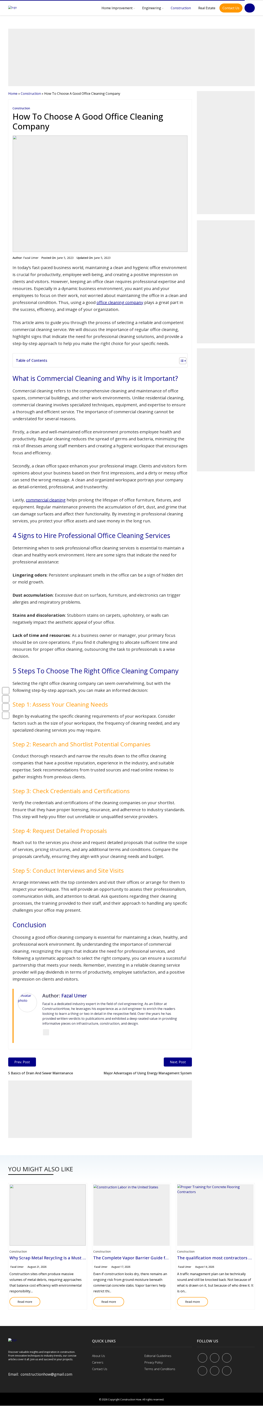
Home (12, 93)
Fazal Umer (30, 258)
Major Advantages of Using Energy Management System (148, 1073)
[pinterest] (226, 1357)
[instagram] (226, 1370)
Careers (97, 1362)
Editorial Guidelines (157, 1356)
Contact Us (231, 8)
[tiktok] (214, 1370)
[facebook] (202, 1357)
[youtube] (202, 1370)
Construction (181, 8)
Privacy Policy (153, 1362)
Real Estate (206, 8)
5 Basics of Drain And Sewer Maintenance (40, 1073)
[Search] (250, 8)
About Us (98, 1356)
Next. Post (178, 1062)
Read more (20, 1300)
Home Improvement (117, 8)
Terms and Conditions (159, 1369)
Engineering (151, 8)
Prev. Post (22, 1062)
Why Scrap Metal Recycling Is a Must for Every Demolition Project (74, 1258)
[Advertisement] (131, 57)
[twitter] (214, 1357)
